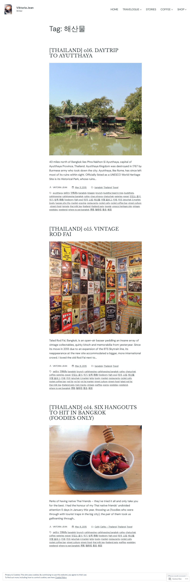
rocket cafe (104, 203)
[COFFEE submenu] (172, 9)
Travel (115, 187)
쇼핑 (91, 199)
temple (65, 206)
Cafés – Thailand (108, 526)
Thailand (108, 187)
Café (97, 526)
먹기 (51, 199)
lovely (52, 203)
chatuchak (109, 196)
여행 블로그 (106, 199)
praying (82, 203)
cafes (87, 196)
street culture (134, 203)
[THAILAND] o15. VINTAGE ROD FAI (84, 231)
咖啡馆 (98, 209)
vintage (136, 206)
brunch (99, 193)
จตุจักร (67, 193)
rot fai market (87, 381)
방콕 (56, 199)
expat (126, 196)
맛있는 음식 (135, 196)
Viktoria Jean (25, 8)
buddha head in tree (113, 193)
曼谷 (104, 209)
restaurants (92, 203)
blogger (91, 193)
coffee (52, 374)
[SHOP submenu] (186, 9)
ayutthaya (58, 193)
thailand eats (97, 206)
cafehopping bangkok (72, 196)
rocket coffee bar (119, 203)
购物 (61, 199)
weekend (63, 209)
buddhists (129, 193)
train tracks (80, 385)
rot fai (77, 381)
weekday (53, 209)
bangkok (99, 187)
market (74, 203)
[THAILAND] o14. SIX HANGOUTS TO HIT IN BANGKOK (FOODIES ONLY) (93, 413)
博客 (92, 209)
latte (92, 378)
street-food (55, 206)
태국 (86, 199)
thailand (86, 206)
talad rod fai (126, 381)
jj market (136, 199)
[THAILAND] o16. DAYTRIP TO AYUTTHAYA (83, 53)
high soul (78, 199)
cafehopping (55, 196)
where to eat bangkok (78, 209)
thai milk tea (76, 206)
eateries (118, 196)
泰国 (109, 209)
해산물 (97, 199)
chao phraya (96, 196)
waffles (98, 385)
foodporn (68, 199)
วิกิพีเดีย (74, 193)
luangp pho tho (63, 203)
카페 (115, 199)
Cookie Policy (61, 577)
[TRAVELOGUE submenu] (141, 9)
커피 (120, 199)
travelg (108, 206)
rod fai (70, 381)
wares (106, 385)
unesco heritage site (122, 206)
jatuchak (127, 199)
